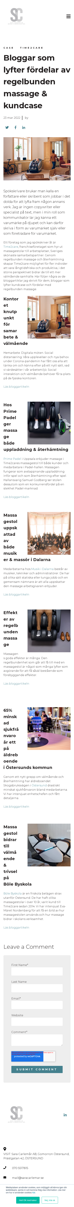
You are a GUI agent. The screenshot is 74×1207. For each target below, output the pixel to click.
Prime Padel (12, 458)
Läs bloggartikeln (16, 386)
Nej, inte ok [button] (50, 1200)
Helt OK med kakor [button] (28, 1200)
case (8, 47)
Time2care (32, 47)
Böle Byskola (12, 893)
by (26, 117)
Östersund (39, 785)
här (33, 1192)
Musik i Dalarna (42, 569)
